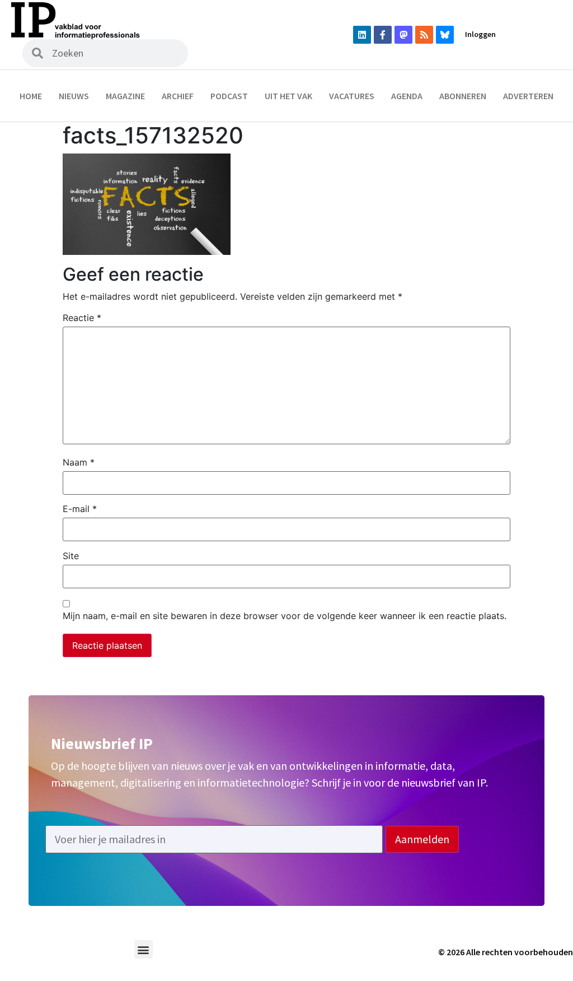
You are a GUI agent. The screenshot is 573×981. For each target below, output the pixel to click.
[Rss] (424, 35)
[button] (143, 949)
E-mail (80, 508)
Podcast (229, 95)
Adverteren (528, 95)
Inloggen (480, 34)
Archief (178, 95)
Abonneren (462, 95)
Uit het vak (288, 95)
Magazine (125, 95)
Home (31, 95)
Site (71, 555)
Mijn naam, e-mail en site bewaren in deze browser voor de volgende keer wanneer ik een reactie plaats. (284, 615)
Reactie (82, 317)
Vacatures (351, 95)
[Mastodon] (403, 35)
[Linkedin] (362, 35)
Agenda (406, 95)
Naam (79, 462)
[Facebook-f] (383, 35)
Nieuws (74, 95)
